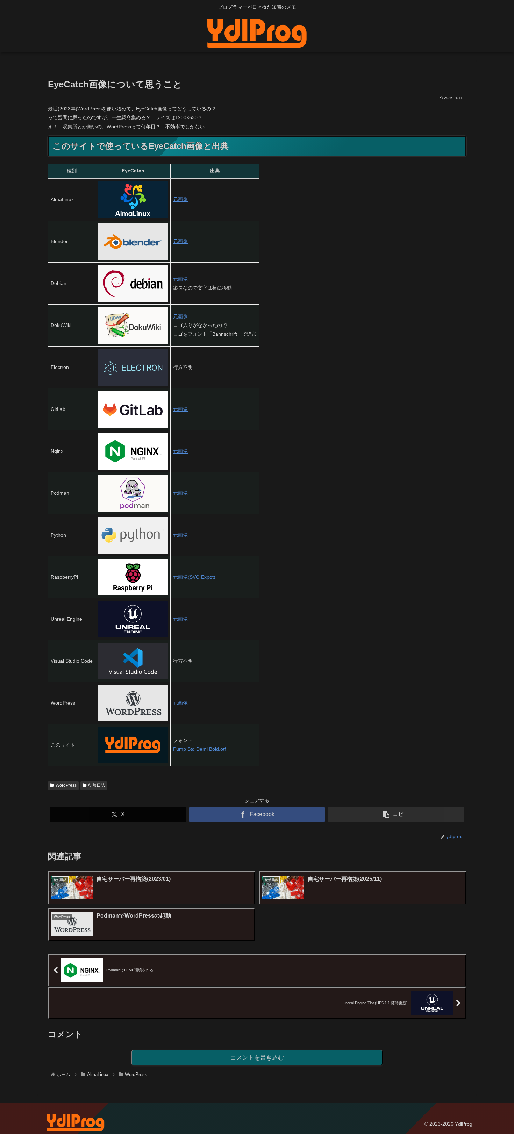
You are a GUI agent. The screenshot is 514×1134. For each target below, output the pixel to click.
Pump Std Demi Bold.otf (199, 749)
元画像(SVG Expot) (194, 577)
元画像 (180, 199)
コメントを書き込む (257, 1057)
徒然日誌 (96, 785)
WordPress (66, 785)
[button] (396, 814)
